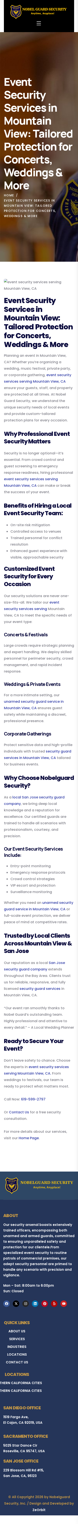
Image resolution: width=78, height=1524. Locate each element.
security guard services (40, 988)
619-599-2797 (33, 1099)
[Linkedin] (35, 1303)
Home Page (29, 1138)
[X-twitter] (16, 1303)
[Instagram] (25, 1303)
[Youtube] (63, 1303)
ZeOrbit (39, 1510)
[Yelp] (54, 1303)
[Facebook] (6, 1303)
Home (9, 195)
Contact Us (19, 1112)
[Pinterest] (44, 1303)
